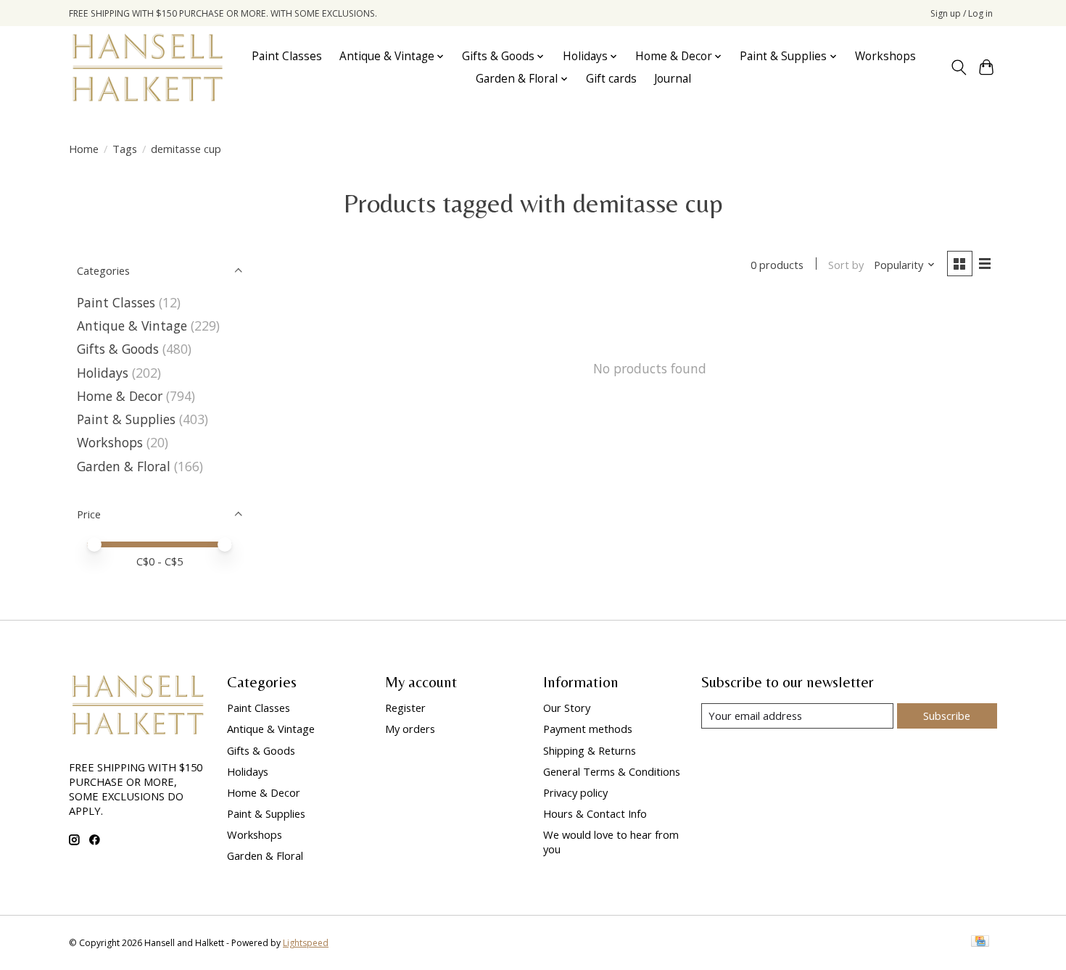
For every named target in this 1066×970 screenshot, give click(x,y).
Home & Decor (119, 396)
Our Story (566, 707)
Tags (124, 148)
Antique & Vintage (132, 325)
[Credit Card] (980, 942)
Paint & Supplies (126, 419)
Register (405, 707)
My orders (410, 728)
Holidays (102, 372)
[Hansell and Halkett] (147, 67)
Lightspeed (306, 943)
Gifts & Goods (118, 348)
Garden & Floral (125, 466)
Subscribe (946, 715)
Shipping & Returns (589, 750)
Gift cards (611, 78)
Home (84, 148)
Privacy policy (575, 792)
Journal (672, 78)
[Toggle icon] (958, 67)
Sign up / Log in (961, 13)
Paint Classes (287, 56)
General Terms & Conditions (611, 771)
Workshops (885, 56)
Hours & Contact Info (595, 813)
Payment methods (587, 728)
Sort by (846, 264)
